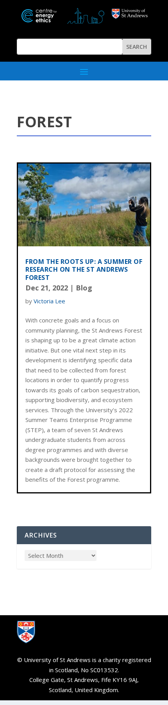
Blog (84, 287)
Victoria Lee (49, 301)
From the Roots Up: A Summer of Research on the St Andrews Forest (83, 269)
